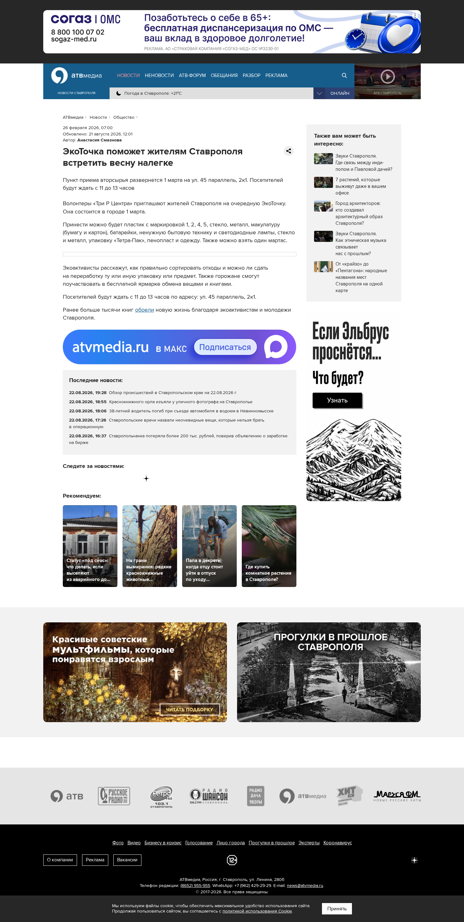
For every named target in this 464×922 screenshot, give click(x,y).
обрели (144, 309)
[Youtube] (120, 478)
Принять (337, 909)
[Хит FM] (350, 796)
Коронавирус (338, 843)
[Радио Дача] (255, 796)
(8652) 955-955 (195, 885)
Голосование (199, 843)
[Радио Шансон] (208, 796)
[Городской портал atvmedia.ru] (303, 796)
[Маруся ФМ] (397, 796)
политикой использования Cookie (257, 911)
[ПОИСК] (344, 75)
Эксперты (309, 843)
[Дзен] (146, 478)
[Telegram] (81, 478)
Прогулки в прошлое (272, 843)
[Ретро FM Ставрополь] (161, 796)
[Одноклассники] (94, 478)
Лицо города (231, 843)
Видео (134, 843)
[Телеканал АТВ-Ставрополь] (67, 796)
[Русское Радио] (114, 796)
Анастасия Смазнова (99, 140)
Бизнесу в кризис (163, 843)
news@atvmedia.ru (305, 885)
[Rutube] (133, 478)
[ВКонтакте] (68, 478)
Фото (118, 843)
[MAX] (107, 478)
